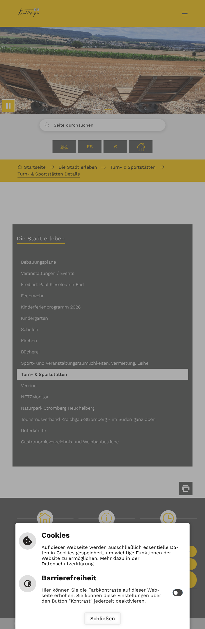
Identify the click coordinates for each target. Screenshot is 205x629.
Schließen (102, 619)
